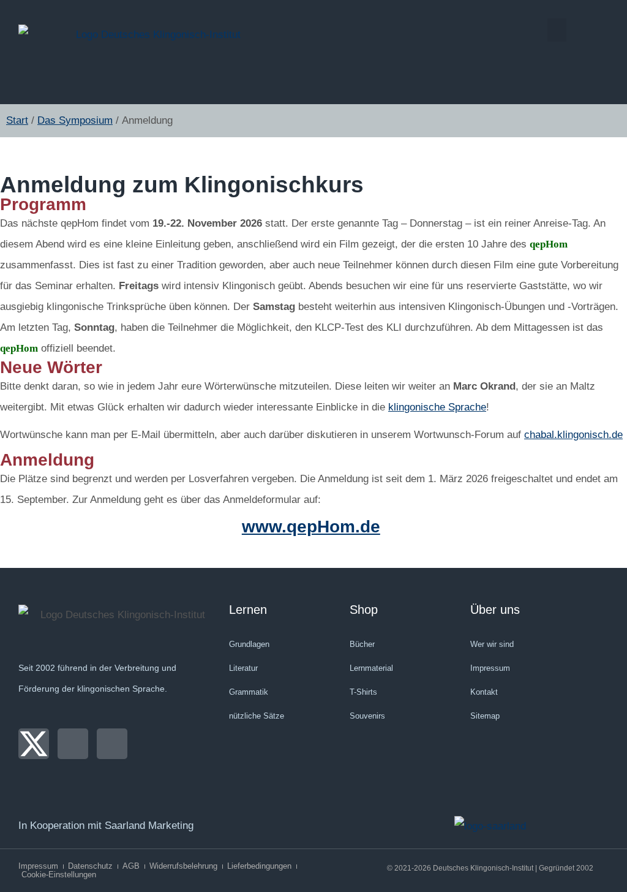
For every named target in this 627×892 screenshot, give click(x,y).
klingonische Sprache (437, 407)
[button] (557, 30)
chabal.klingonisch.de (573, 434)
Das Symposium (75, 120)
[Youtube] (112, 743)
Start (17, 120)
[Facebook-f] (73, 743)
